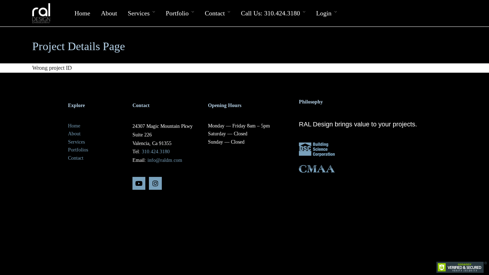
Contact (215, 13)
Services (139, 13)
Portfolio (177, 13)
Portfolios (78, 150)
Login (323, 13)
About (109, 13)
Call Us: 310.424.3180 (270, 13)
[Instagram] (155, 183)
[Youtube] (138, 183)
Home (82, 13)
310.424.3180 (156, 151)
